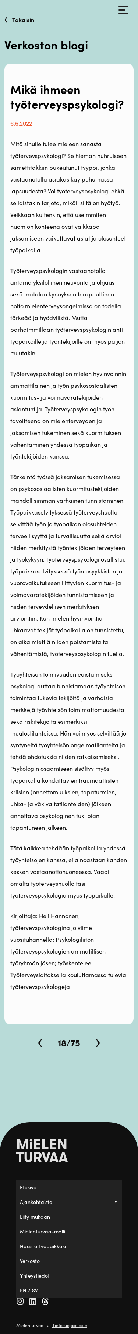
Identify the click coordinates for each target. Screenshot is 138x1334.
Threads (45, 1302)
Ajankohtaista (36, 1201)
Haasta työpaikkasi (43, 1246)
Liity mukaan (35, 1216)
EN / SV (29, 1290)
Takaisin (23, 19)
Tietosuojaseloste (69, 1325)
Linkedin (33, 1302)
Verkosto (30, 1260)
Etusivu (28, 1187)
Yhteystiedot (35, 1275)
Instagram (20, 1302)
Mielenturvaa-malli (42, 1231)
